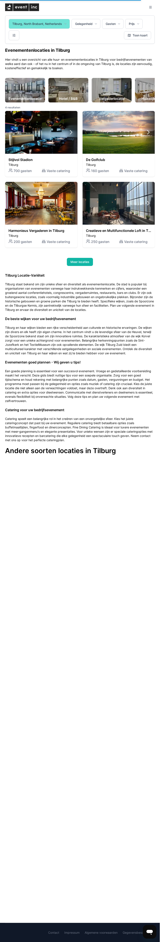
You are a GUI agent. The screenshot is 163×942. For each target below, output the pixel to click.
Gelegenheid (84, 24)
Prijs (132, 24)
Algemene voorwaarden (101, 932)
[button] (41, 144)
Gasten (111, 24)
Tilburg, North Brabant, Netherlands (37, 24)
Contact (53, 932)
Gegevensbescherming (139, 932)
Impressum (72, 932)
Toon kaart (140, 35)
